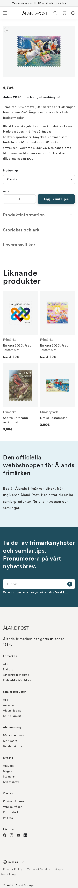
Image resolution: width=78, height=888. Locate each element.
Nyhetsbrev (11, 782)
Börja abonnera (13, 735)
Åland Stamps (24, 885)
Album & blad (12, 710)
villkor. (64, 592)
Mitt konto (10, 740)
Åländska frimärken (16, 674)
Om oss (8, 793)
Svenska (13, 861)
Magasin (8, 771)
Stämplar (9, 776)
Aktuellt (8, 765)
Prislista (8, 817)
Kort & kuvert (12, 716)
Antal (6, 191)
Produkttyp (10, 170)
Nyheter (8, 669)
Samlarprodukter (14, 691)
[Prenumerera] (69, 584)
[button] (5, 13)
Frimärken (10, 656)
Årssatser (9, 705)
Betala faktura (12, 746)
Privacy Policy (12, 869)
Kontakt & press (14, 801)
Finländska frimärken (17, 680)
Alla (5, 664)
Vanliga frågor (12, 806)
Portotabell (10, 812)
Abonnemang (12, 727)
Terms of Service (38, 869)
